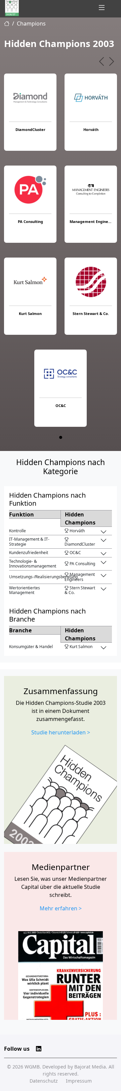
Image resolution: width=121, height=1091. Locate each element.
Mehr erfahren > (61, 908)
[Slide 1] (60, 437)
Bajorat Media (90, 1066)
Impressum (79, 1081)
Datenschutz (44, 1081)
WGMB (32, 1066)
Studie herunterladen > (60, 732)
